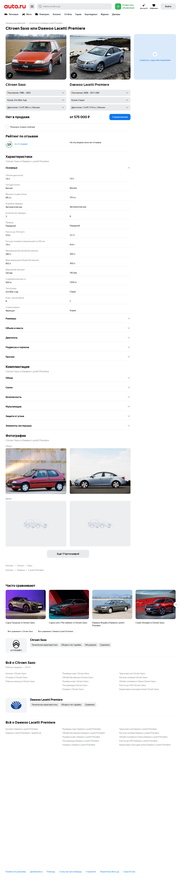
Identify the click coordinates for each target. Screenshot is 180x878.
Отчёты (68, 14)
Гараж (78, 14)
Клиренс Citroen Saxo (73, 689)
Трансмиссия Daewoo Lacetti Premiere (138, 729)
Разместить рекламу (16, 871)
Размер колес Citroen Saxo (75, 681)
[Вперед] (176, 604)
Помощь (51, 871)
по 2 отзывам (21, 144)
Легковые (13, 14)
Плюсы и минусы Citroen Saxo (20, 681)
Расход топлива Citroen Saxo (133, 677)
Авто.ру (15, 6)
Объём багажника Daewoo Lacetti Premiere (83, 733)
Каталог (57, 14)
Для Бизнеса (36, 871)
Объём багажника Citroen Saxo (77, 677)
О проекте (91, 871)
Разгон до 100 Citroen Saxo (132, 685)
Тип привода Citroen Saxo (74, 685)
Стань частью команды (70, 871)
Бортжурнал (91, 14)
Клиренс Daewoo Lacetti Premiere (78, 745)
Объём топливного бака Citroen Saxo (137, 681)
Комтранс (45, 14)
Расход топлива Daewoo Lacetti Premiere (139, 733)
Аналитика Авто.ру (109, 871)
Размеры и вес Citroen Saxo (75, 673)
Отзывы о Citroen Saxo (17, 677)
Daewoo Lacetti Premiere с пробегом (23, 733)
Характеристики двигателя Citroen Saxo (139, 689)
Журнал (105, 14)
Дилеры (116, 14)
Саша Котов (129, 871)
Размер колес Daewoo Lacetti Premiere (81, 737)
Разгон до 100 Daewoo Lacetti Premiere (138, 741)
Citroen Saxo (16, 85)
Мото (29, 14)
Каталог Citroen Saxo (16, 673)
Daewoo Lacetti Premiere (89, 85)
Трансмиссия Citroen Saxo (132, 673)
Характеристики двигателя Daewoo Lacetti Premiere (144, 745)
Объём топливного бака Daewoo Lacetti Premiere (143, 737)
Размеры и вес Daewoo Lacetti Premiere (81, 729)
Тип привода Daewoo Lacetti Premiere (80, 741)
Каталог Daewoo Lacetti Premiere (22, 729)
